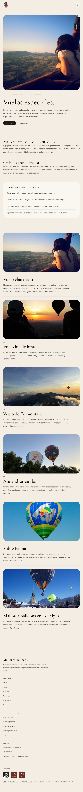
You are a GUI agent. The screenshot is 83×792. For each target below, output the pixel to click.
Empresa (6, 691)
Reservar (9, 123)
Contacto (24, 123)
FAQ (4, 735)
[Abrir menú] (77, 5)
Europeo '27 (7, 700)
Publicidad (6, 696)
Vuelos (5, 687)
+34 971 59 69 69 (8, 752)
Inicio (5, 682)
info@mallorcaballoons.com (12, 747)
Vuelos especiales (9, 722)
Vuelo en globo (8, 717)
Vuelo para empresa (9, 726)
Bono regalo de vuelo (10, 731)
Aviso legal (6, 768)
